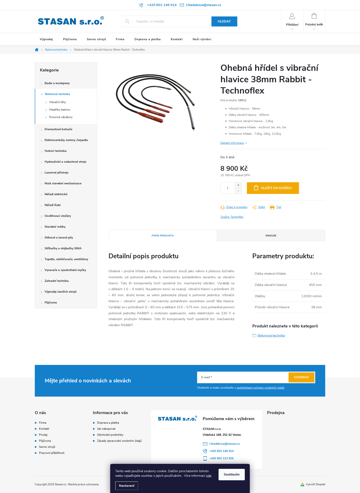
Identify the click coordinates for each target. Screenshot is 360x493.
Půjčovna (51, 303)
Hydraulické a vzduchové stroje (65, 162)
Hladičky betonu (59, 110)
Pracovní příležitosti (51, 453)
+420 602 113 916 (221, 458)
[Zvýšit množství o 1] (238, 185)
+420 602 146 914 (221, 451)
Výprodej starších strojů (60, 292)
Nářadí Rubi (53, 205)
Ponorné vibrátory (60, 117)
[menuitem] (46, 39)
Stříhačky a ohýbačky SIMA (63, 248)
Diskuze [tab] (271, 235)
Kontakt (44, 429)
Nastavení (126, 485)
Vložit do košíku (276, 188)
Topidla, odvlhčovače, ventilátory (66, 259)
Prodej (43, 435)
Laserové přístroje (56, 173)
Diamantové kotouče (58, 129)
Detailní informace (232, 143)
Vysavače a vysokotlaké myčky (65, 270)
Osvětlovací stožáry (58, 216)
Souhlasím (232, 474)
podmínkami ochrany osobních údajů (260, 388)
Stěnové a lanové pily (59, 238)
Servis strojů (47, 447)
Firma (42, 422)
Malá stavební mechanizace (63, 183)
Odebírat (301, 377)
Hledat (224, 21)
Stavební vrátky (55, 227)
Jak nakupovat (106, 429)
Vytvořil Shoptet (315, 484)
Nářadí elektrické (56, 194)
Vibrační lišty (57, 102)
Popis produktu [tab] (163, 235)
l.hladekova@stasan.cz (224, 444)
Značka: (231, 217)
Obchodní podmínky (110, 435)
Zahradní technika (57, 281)
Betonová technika (57, 94)
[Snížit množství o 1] (238, 191)
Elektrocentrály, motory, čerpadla (66, 140)
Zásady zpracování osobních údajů (119, 441)
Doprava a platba (108, 423)
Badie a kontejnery (57, 83)
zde (208, 475)
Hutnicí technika (56, 151)
